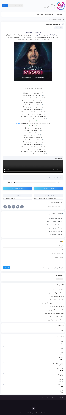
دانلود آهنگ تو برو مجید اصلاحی (55, 218)
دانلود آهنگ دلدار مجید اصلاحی (56, 228)
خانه (63, 19)
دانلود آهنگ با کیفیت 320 (17, 188)
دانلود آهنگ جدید (49, 14)
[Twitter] (13, 206)
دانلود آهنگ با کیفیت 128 (48, 188)
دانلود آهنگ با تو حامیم (58, 290)
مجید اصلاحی (40, 35)
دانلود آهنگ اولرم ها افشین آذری (56, 310)
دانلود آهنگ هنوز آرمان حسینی (56, 293)
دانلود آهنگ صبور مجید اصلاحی (53, 24)
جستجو (4, 5)
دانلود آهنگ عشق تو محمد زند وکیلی (55, 306)
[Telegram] (17, 206)
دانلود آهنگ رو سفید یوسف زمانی (56, 300)
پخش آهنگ (40, 14)
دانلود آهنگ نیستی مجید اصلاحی (55, 234)
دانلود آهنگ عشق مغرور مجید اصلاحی (54, 225)
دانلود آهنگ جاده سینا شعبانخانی (56, 316)
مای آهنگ (59, 14)
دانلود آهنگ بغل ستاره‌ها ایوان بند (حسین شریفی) (52, 303)
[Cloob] (9, 206)
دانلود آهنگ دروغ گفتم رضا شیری (56, 320)
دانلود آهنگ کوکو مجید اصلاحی (56, 231)
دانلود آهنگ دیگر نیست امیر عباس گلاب (54, 313)
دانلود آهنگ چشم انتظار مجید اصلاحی (54, 221)
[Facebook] (22, 206)
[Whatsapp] (5, 206)
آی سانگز (61, 330)
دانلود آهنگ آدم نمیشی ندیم (57, 296)
